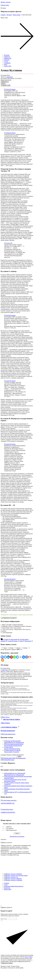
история (5, 639)
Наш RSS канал (9, 759)
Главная (6, 883)
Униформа (7, 63)
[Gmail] (29, 657)
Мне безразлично (11, 830)
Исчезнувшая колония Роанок (13, 745)
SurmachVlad (22, 893)
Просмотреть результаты (17, 836)
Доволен (9, 826)
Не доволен (9, 828)
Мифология (7, 58)
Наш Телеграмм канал (19, 758)
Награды (6, 59)
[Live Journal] (20, 657)
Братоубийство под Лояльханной (14, 742)
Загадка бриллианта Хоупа (12, 748)
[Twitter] (5, 657)
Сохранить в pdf (5, 85)
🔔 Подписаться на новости (8, 618)
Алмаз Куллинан (13, 641)
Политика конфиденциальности (13, 886)
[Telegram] (17, 657)
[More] (2, 660)
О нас (6, 884)
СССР (6, 61)
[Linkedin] (8, 657)
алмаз (21, 641)
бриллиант (28, 641)
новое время (13, 639)
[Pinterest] (11, 657)
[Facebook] (2, 657)
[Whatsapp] (14, 657)
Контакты (7, 888)
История (6, 55)
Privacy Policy (29, 956)
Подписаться (4, 81)
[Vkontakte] (23, 657)
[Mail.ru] (26, 657)
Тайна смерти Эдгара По (11, 752)
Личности (7, 56)
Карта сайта (7, 66)
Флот (5, 64)
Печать (3, 83)
